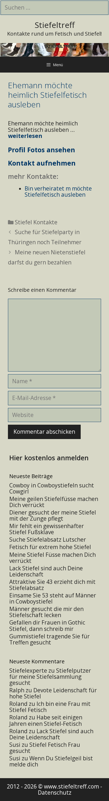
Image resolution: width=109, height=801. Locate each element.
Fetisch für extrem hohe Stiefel (50, 547)
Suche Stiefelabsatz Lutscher (47, 539)
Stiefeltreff (55, 24)
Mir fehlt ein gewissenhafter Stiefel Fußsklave (46, 529)
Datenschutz (54, 792)
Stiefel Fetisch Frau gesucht (44, 747)
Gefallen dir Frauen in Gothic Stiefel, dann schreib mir (47, 625)
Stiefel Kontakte (36, 222)
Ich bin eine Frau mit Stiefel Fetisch (49, 707)
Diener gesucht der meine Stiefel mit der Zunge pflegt (52, 515)
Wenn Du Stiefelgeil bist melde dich (51, 761)
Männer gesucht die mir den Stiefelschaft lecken (46, 612)
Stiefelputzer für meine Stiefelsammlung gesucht (50, 676)
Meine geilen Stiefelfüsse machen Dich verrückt (53, 502)
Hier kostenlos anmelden (49, 457)
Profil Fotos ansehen (41, 149)
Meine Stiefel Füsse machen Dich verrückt (52, 557)
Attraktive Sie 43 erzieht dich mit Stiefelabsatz (52, 585)
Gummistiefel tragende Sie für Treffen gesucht (49, 639)
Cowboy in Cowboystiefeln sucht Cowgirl (51, 488)
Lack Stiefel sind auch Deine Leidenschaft (46, 571)
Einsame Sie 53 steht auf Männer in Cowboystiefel (52, 598)
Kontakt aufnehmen (42, 162)
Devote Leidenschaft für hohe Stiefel (53, 693)
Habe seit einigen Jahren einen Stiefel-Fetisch (45, 720)
